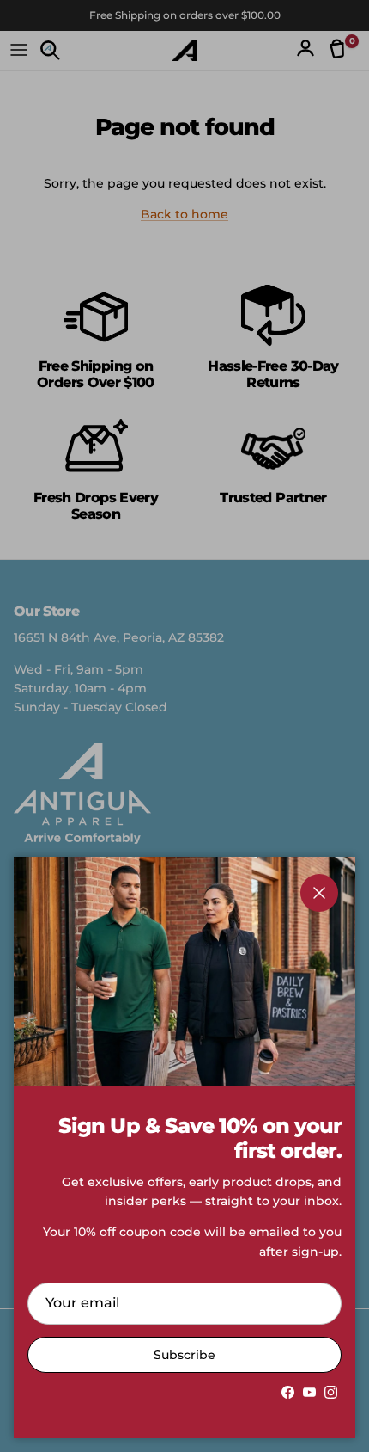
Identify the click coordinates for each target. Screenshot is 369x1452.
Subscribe (184, 1355)
